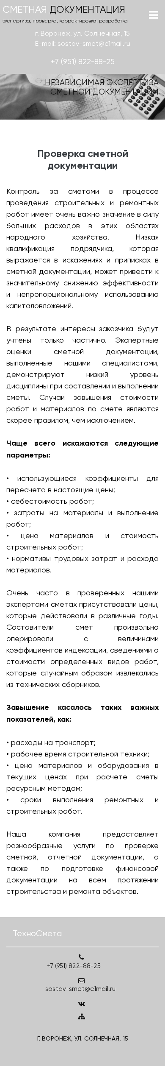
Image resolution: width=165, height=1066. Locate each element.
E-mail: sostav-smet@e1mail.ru (82, 43)
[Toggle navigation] (153, 15)
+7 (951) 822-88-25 (83, 61)
